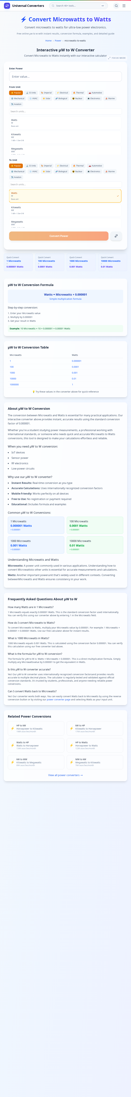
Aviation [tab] (16, 104)
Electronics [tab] (93, 98)
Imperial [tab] (46, 92)
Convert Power (59, 236)
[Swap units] (116, 236)
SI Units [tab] (31, 92)
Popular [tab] (16, 92)
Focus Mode (119, 58)
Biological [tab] (61, 98)
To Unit (13, 159)
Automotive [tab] (95, 92)
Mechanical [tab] (17, 98)
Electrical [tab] (62, 92)
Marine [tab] (110, 98)
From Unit (14, 86)
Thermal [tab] (78, 92)
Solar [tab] (46, 98)
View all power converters (64, 775)
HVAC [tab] (33, 98)
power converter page (58, 699)
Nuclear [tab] (77, 98)
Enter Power (16, 68)
